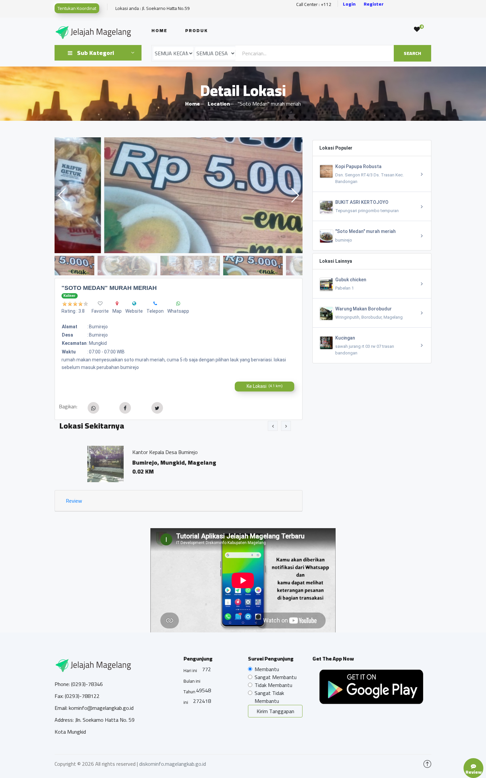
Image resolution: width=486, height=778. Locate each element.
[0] (417, 29)
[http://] (134, 303)
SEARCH (412, 53)
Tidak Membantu (273, 685)
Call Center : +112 (313, 4)
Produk (196, 30)
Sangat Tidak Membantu (269, 697)
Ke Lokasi (265, 386)
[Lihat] (179, 195)
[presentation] (273, 426)
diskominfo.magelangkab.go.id (172, 764)
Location (219, 104)
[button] (294, 195)
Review (74, 501)
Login (349, 4)
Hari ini (190, 670)
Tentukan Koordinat (77, 8)
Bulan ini (191, 681)
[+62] (155, 303)
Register (374, 4)
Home (159, 30)
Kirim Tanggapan (275, 711)
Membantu (267, 669)
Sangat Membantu (276, 677)
